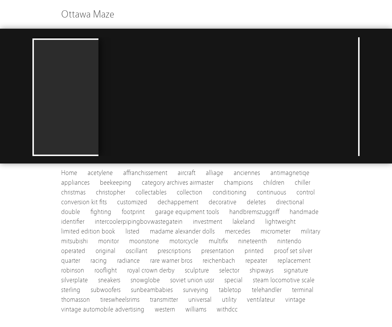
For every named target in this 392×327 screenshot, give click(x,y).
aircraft (186, 173)
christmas (73, 192)
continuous (271, 192)
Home (69, 173)
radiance (128, 260)
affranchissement (145, 173)
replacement (294, 260)
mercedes (237, 231)
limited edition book (88, 231)
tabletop (230, 290)
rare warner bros (171, 260)
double (70, 212)
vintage (295, 299)
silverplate (74, 280)
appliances (75, 182)
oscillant (136, 251)
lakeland (243, 221)
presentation (217, 251)
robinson (72, 270)
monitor (108, 241)
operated (73, 251)
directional (290, 202)
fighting (100, 212)
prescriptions (174, 251)
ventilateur (261, 299)
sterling (70, 290)
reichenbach (219, 260)
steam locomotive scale (284, 280)
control (305, 192)
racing (98, 260)
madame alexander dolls (182, 231)
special (233, 280)
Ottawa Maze (87, 14)
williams (195, 309)
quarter (70, 260)
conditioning (230, 192)
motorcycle (183, 241)
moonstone (144, 241)
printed (254, 251)
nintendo (289, 241)
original (105, 251)
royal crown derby (150, 270)
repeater (256, 260)
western (165, 309)
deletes (256, 202)
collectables (150, 192)
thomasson (75, 299)
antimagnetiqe (289, 173)
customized (132, 202)
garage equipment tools (187, 212)
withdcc (227, 309)
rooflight (105, 270)
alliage (214, 173)
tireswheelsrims (119, 299)
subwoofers (106, 290)
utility (229, 299)
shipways (261, 270)
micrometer (275, 231)
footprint (133, 212)
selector (229, 270)
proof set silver (293, 251)
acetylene (100, 173)
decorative (222, 202)
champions (238, 182)
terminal (302, 290)
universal (199, 299)
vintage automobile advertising (102, 309)
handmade (304, 212)
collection (189, 192)
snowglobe (145, 280)
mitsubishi (74, 241)
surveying (195, 290)
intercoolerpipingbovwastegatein (139, 221)
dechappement (178, 202)
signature (296, 270)
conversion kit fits (84, 202)
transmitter (164, 299)
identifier (72, 221)
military (310, 231)
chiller (302, 182)
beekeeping (115, 182)
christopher (110, 192)
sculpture (197, 270)
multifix (218, 241)
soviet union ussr (192, 280)
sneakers (109, 280)
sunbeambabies (152, 290)
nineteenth (252, 241)
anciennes (247, 173)
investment (207, 221)
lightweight (280, 221)
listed (132, 231)
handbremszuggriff (254, 212)
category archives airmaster (178, 182)
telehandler (267, 290)
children (273, 182)
